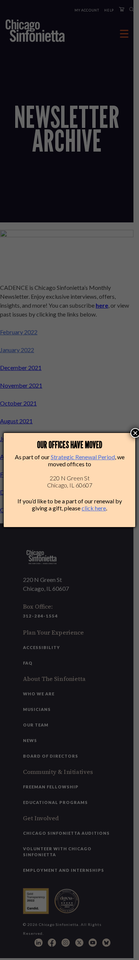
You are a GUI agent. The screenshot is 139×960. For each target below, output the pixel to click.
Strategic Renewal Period (83, 456)
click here (94, 508)
